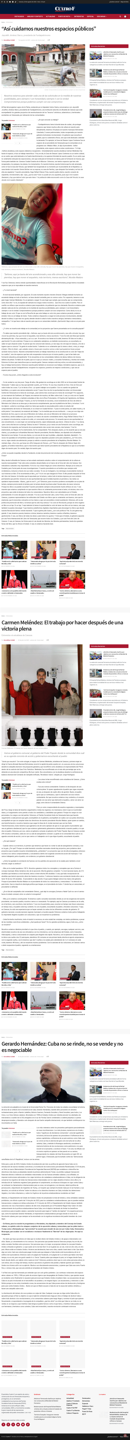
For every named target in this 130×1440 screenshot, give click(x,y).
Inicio (3, 22)
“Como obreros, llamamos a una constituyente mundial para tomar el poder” (72, 593)
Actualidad (50, 16)
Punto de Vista (64, 16)
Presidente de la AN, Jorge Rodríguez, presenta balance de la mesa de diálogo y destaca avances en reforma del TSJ (115, 112)
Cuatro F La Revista (73, 1410)
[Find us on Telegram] (13, 2)
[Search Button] (120, 16)
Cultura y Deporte (72, 1413)
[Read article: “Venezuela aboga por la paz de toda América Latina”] (6, 136)
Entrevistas (79, 16)
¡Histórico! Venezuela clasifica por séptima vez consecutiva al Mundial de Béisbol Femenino (115, 54)
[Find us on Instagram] (7, 2)
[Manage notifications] (125, 1435)
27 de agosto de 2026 (110, 96)
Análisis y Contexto (35, 16)
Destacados (19, 16)
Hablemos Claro (87, 1406)
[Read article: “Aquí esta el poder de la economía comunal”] (72, 550)
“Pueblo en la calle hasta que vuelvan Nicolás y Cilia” (21, 126)
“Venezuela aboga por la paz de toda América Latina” (22, 135)
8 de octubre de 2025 (37, 595)
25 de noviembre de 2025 (20, 138)
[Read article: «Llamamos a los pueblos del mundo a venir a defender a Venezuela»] (14, 579)
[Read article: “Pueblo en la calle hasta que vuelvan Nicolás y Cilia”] (6, 127)
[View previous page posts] (15, 143)
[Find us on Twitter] (4, 2)
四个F (84, 1414)
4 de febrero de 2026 (19, 129)
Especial (90, 16)
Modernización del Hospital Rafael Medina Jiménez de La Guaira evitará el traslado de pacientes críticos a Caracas (115, 72)
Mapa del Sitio (124, 2)
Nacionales (10, 528)
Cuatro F (8, 1436)
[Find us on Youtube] (10, 2)
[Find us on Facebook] (3, 1424)
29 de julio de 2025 (23, 640)
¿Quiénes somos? (114, 2)
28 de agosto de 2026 (110, 58)
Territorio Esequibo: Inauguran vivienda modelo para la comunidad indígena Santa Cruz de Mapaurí (115, 92)
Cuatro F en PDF (72, 1408)
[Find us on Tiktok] (28, 1424)
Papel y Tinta (86, 1409)
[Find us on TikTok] (15, 2)
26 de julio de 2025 (23, 1056)
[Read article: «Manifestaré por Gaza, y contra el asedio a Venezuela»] (43, 579)
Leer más (28, 1412)
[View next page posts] (19, 143)
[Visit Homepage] (65, 9)
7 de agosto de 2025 (24, 40)
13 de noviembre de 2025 (67, 566)
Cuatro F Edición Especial (72, 1404)
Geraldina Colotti (9, 40)
